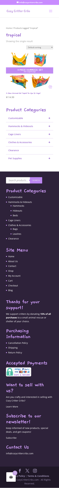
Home (9, 28)
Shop (11, 270)
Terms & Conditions (38, 475)
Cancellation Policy (18, 342)
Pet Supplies (29, 158)
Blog (10, 290)
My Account (14, 275)
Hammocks (18, 205)
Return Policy (15, 352)
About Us (13, 261)
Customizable (29, 118)
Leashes (17, 233)
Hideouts (17, 210)
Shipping (13, 347)
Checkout (13, 285)
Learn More (12, 406)
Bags (15, 228)
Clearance (13, 150)
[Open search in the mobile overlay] (24, 180)
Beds (15, 215)
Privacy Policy (17, 475)
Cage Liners (29, 134)
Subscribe (11, 437)
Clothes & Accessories (29, 142)
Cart (10, 280)
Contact (12, 265)
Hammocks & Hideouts (29, 126)
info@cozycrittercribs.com (19, 453)
